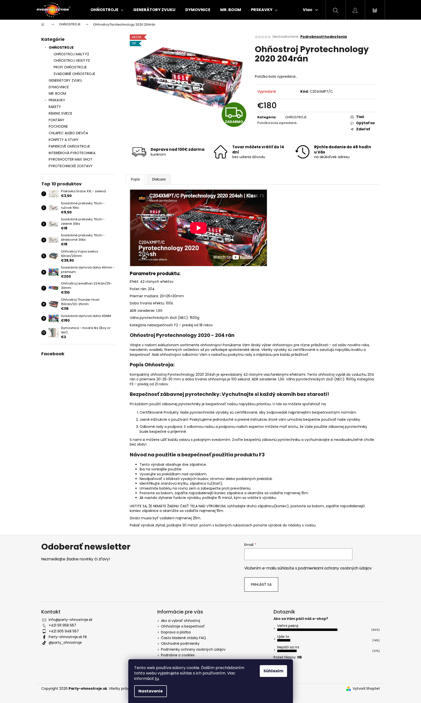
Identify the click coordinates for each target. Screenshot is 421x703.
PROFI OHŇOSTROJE (70, 67)
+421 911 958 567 (62, 625)
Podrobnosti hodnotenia (323, 36)
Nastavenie (150, 691)
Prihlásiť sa (261, 584)
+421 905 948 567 (64, 631)
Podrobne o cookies (178, 655)
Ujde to (283, 636)
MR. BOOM (57, 93)
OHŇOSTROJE (61, 47)
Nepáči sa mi (288, 647)
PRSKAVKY (57, 100)
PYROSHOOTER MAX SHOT (70, 159)
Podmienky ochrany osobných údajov (193, 649)
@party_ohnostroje (65, 642)
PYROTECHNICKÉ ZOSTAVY (71, 166)
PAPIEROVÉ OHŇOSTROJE (69, 146)
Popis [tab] (135, 179)
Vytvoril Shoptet (366, 688)
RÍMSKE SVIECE (60, 113)
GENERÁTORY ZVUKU (65, 80)
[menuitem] (107, 10)
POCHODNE (58, 126)
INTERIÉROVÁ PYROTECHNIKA (72, 152)
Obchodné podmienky (180, 643)
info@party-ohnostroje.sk (70, 619)
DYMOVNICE (59, 87)
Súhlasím (273, 671)
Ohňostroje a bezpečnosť (183, 626)
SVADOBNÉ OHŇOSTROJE (74, 73)
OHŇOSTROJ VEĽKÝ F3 (72, 60)
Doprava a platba (176, 632)
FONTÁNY (56, 120)
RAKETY (55, 106)
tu (157, 678)
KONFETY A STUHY (64, 139)
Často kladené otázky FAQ (183, 637)
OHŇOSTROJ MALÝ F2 (71, 54)
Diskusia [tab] (159, 179)
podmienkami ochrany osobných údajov (335, 568)
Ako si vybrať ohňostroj (180, 620)
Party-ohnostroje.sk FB (68, 636)
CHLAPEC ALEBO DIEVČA (68, 133)
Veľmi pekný (288, 625)
